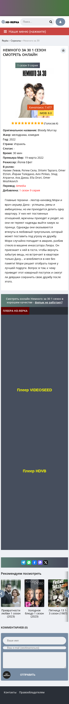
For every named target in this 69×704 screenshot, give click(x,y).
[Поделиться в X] (45, 562)
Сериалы (16, 40)
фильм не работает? (48, 302)
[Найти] (51, 22)
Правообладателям (31, 692)
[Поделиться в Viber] (40, 562)
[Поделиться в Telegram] (23, 562)
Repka (5, 40)
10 (42, 123)
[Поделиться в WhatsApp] (29, 562)
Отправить (27, 674)
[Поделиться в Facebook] (34, 562)
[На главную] (9, 22)
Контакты (10, 692)
